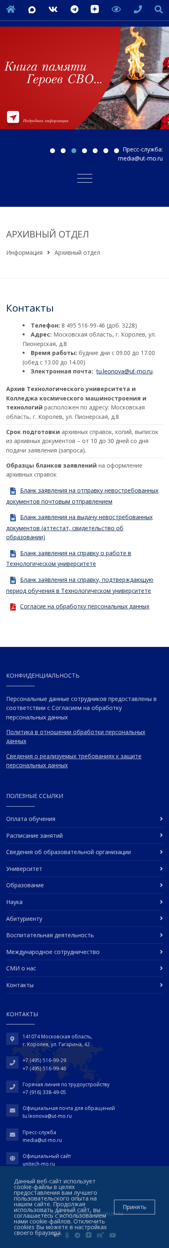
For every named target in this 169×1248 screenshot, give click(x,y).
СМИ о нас (21, 968)
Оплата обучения (30, 819)
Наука (14, 902)
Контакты (20, 985)
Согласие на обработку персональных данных (84, 606)
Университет (24, 869)
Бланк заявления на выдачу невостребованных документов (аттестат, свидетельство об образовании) (79, 527)
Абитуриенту (24, 918)
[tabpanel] (84, 84)
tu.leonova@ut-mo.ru (124, 371)
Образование (25, 885)
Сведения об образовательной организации (68, 852)
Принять (134, 1207)
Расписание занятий (34, 835)
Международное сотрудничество (53, 952)
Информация (24, 252)
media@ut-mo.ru (140, 158)
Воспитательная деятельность (50, 935)
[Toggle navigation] (84, 178)
